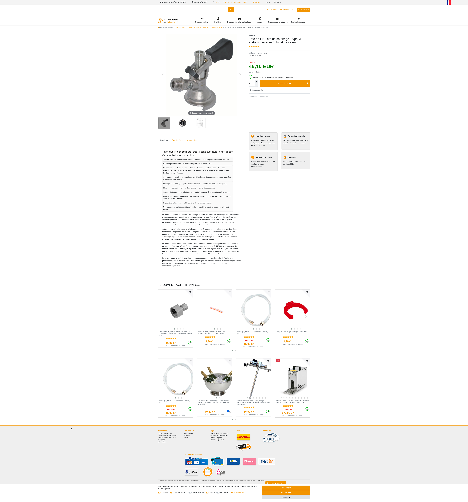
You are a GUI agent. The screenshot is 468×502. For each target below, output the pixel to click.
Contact (257, 2)
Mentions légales (216, 438)
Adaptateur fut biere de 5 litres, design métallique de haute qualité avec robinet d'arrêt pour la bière (253, 402)
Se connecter (188, 433)
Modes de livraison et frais (167, 436)
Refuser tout (286, 492)
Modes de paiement (165, 433)
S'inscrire (187, 436)
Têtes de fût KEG (216, 27)
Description (164, 140)
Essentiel (165, 492)
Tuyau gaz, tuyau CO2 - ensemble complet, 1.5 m (252, 332)
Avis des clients (192, 140)
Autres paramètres (237, 492)
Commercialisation (180, 492)
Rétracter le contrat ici (275, 483)
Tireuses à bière (202, 22)
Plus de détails (177, 140)
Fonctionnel (224, 492)
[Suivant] (240, 75)
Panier (186, 438)
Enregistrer (286, 497)
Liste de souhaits (257, 90)
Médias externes (198, 492)
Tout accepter (286, 487)
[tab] (164, 140)
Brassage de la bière (276, 22)
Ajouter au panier (284, 83)
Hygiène (217, 22)
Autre (259, 22)
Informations (162, 442)
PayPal (212, 492)
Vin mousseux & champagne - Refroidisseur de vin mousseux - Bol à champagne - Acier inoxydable (213, 402)
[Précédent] (163, 75)
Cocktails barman (298, 22)
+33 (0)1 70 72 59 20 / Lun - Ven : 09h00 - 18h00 (231, 2)
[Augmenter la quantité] (256, 81)
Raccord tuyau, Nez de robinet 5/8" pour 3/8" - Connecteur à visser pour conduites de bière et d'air (175, 333)
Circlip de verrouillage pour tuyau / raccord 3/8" (292, 332)
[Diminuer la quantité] (256, 85)
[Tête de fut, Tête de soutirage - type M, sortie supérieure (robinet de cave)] (164, 123)
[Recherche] (231, 9)
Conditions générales (217, 440)
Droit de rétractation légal (219, 433)
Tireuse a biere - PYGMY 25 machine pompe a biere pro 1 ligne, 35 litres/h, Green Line (292, 401)
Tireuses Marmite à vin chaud (239, 22)
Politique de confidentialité (219, 436)
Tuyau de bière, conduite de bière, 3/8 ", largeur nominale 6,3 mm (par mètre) (212, 332)
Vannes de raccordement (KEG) (198, 27)
